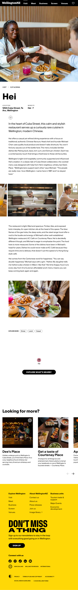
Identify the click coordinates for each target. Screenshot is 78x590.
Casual (38, 331)
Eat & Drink (15, 87)
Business (12, 505)
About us (33, 501)
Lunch (31, 331)
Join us (33, 508)
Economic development (56, 508)
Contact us (34, 497)
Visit (4, 87)
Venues (12, 512)
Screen (12, 508)
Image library (35, 512)
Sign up (17, 545)
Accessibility (49, 576)
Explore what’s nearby (39, 372)
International (45, 566)
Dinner (23, 331)
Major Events (56, 503)
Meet (11, 501)
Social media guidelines (22, 581)
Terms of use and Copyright (32, 576)
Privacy (17, 576)
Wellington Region (31, 566)
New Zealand (18, 566)
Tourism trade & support (57, 498)
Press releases (36, 505)
